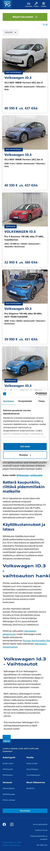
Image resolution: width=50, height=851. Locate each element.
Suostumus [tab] (8, 401)
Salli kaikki (25, 446)
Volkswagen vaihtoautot (29, 475)
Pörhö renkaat (9, 800)
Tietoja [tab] (41, 401)
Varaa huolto (31, 763)
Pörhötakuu (8, 775)
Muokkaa (23, 455)
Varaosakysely (9, 788)
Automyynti (9, 757)
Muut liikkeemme (35, 782)
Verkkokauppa (9, 794)
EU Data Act (42, 845)
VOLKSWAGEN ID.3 (20, 232)
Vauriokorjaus (32, 769)
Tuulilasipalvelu (33, 775)
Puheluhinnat (41, 830)
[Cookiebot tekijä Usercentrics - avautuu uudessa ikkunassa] (35, 394)
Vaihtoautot (8, 769)
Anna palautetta (40, 824)
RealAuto (30, 788)
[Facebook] (4, 824)
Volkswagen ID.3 (17, 78)
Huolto (30, 757)
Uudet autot (8, 763)
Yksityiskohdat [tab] (25, 401)
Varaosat (7, 782)
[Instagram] (11, 824)
